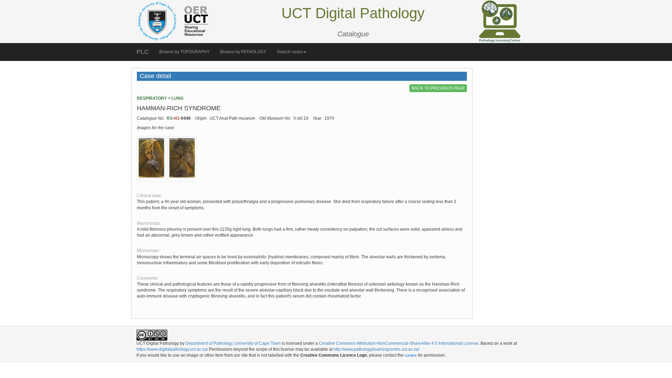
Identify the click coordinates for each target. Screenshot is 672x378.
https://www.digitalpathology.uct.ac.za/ (172, 349)
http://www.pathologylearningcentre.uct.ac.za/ (376, 349)
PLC (142, 51)
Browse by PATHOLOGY (243, 51)
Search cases (290, 51)
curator (411, 355)
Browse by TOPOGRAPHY (184, 51)
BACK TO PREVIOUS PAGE (438, 88)
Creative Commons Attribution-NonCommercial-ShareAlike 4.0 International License (398, 343)
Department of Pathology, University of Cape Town (233, 343)
